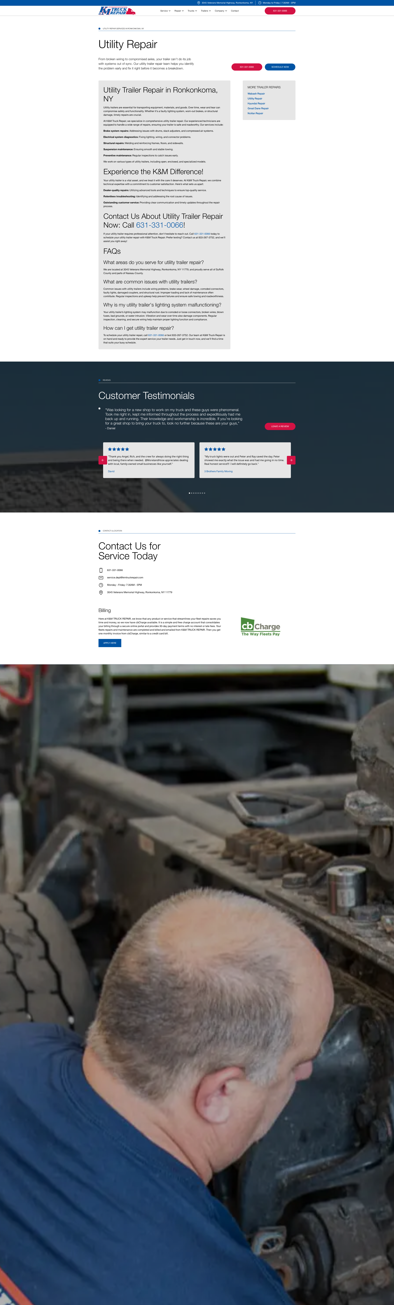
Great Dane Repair (258, 108)
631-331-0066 (159, 224)
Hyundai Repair (256, 103)
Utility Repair (255, 98)
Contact (235, 11)
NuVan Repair (255, 113)
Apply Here (109, 643)
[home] (116, 11)
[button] (166, 11)
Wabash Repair (256, 93)
